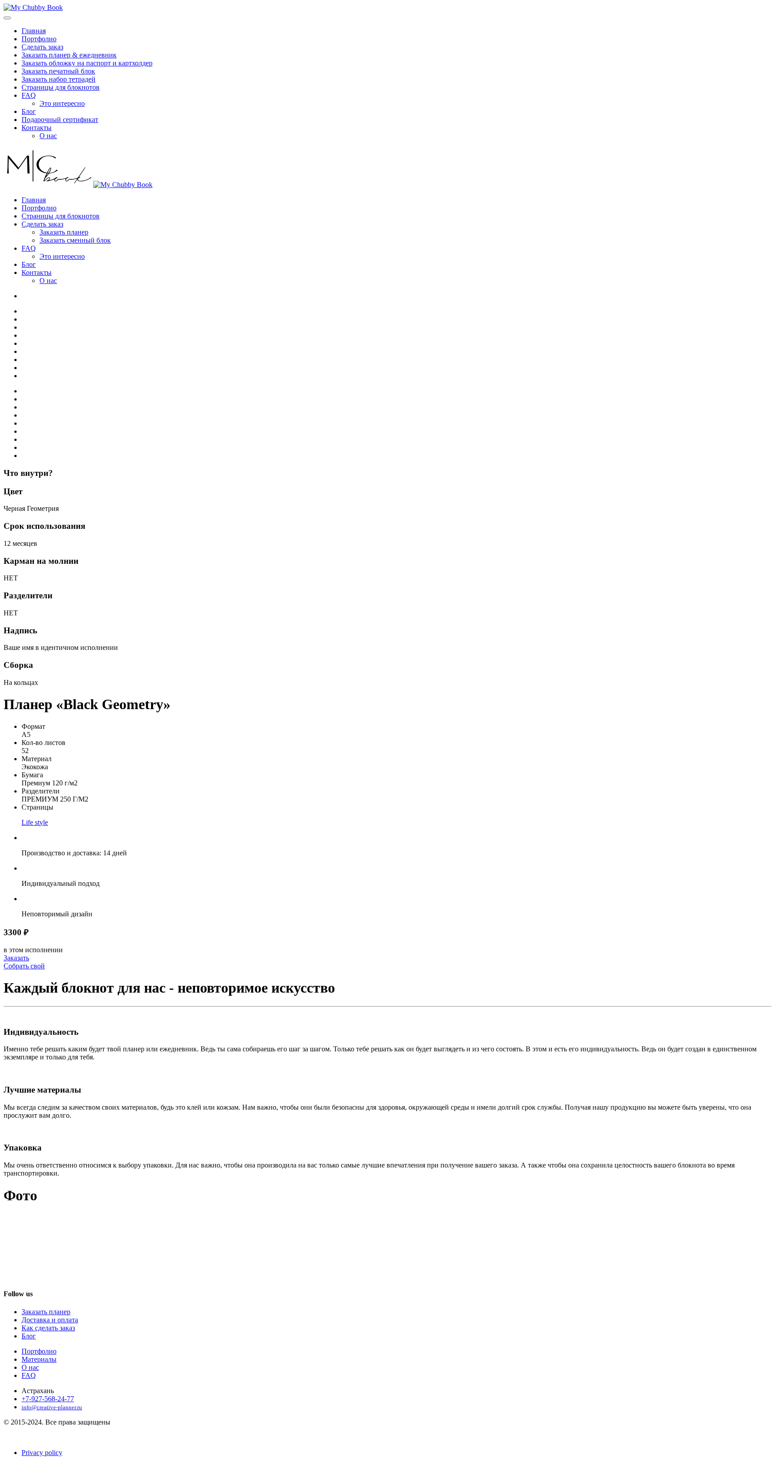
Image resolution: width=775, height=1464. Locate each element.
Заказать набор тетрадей (59, 79)
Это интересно (62, 103)
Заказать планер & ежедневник (69, 55)
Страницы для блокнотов (61, 87)
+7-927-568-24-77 (48, 1399)
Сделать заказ (42, 47)
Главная (34, 31)
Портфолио (39, 39)
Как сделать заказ (48, 1328)
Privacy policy (42, 1452)
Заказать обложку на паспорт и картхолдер (87, 63)
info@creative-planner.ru (52, 1407)
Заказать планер (63, 232)
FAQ (29, 95)
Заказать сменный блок (75, 240)
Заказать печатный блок (58, 71)
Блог (29, 111)
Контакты (37, 127)
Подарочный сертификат (60, 119)
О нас (48, 135)
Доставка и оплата (50, 1320)
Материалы (39, 1359)
